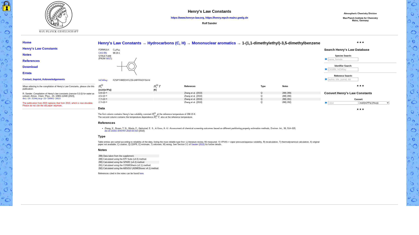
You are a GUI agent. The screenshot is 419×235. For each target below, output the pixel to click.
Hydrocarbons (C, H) (166, 43)
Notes (27, 54)
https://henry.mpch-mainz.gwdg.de (226, 17)
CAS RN (103, 53)
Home (27, 42)
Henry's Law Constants (40, 48)
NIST (108, 58)
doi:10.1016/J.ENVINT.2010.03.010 (121, 131)
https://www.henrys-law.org (187, 17)
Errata (27, 73)
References (31, 61)
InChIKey (103, 80)
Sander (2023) (198, 144)
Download (30, 67)
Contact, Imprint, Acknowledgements (44, 79)
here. (141, 173)
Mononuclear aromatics (214, 43)
